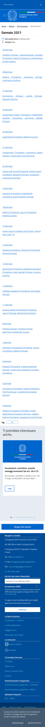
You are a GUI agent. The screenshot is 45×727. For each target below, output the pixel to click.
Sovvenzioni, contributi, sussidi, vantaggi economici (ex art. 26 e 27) (21, 469)
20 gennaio (7, 166)
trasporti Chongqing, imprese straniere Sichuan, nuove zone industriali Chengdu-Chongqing (20, 370)
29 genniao (7, 49)
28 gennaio (7, 71)
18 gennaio (7, 207)
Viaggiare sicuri (10, 630)
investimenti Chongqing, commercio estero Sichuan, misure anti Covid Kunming (22, 154)
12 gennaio (7, 285)
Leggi (11, 488)
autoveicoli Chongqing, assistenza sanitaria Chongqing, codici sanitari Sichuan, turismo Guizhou (21, 272)
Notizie (11, 26)
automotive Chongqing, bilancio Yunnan (20, 137)
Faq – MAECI (10, 698)
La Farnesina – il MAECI (14, 620)
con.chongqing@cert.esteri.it (20, 566)
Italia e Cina (9, 666)
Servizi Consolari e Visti (14, 671)
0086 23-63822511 (16, 556)
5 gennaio (6, 383)
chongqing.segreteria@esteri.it (23, 561)
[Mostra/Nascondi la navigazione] (4, 15)
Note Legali (13, 594)
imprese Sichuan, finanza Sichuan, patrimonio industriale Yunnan (17, 330)
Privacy (7, 594)
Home (3, 26)
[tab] (11, 517)
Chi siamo (8, 661)
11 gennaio (7, 304)
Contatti (8, 675)
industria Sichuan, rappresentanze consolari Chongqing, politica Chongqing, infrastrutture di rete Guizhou (22, 58)
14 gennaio (7, 244)
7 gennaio (6, 342)
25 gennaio (7, 131)
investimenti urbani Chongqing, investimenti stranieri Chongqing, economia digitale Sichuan (22, 118)
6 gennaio (6, 361)
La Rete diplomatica (13, 625)
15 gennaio (7, 226)
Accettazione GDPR (13, 586)
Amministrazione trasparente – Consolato (21, 684)
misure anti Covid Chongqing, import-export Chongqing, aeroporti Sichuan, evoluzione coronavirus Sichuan (21, 175)
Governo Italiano (8, 5)
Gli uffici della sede (12, 571)
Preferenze (18, 723)
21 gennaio (7, 147)
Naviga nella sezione (22, 526)
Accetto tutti (34, 723)
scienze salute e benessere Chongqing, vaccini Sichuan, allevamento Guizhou (19, 311)
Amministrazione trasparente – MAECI (20, 689)
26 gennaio (7, 109)
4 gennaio (6, 405)
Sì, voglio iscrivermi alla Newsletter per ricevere (21, 600)
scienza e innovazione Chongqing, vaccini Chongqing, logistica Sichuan (20, 349)
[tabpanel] (22, 477)
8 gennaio (6, 323)
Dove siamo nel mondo (14, 634)
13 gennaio (7, 263)
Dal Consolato (22, 26)
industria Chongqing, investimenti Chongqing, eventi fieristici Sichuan (18, 195)
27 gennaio (7, 90)
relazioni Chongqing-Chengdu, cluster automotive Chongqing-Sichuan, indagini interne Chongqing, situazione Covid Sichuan (22, 414)
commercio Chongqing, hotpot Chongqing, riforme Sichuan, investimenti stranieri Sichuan (21, 392)
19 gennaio (7, 188)
